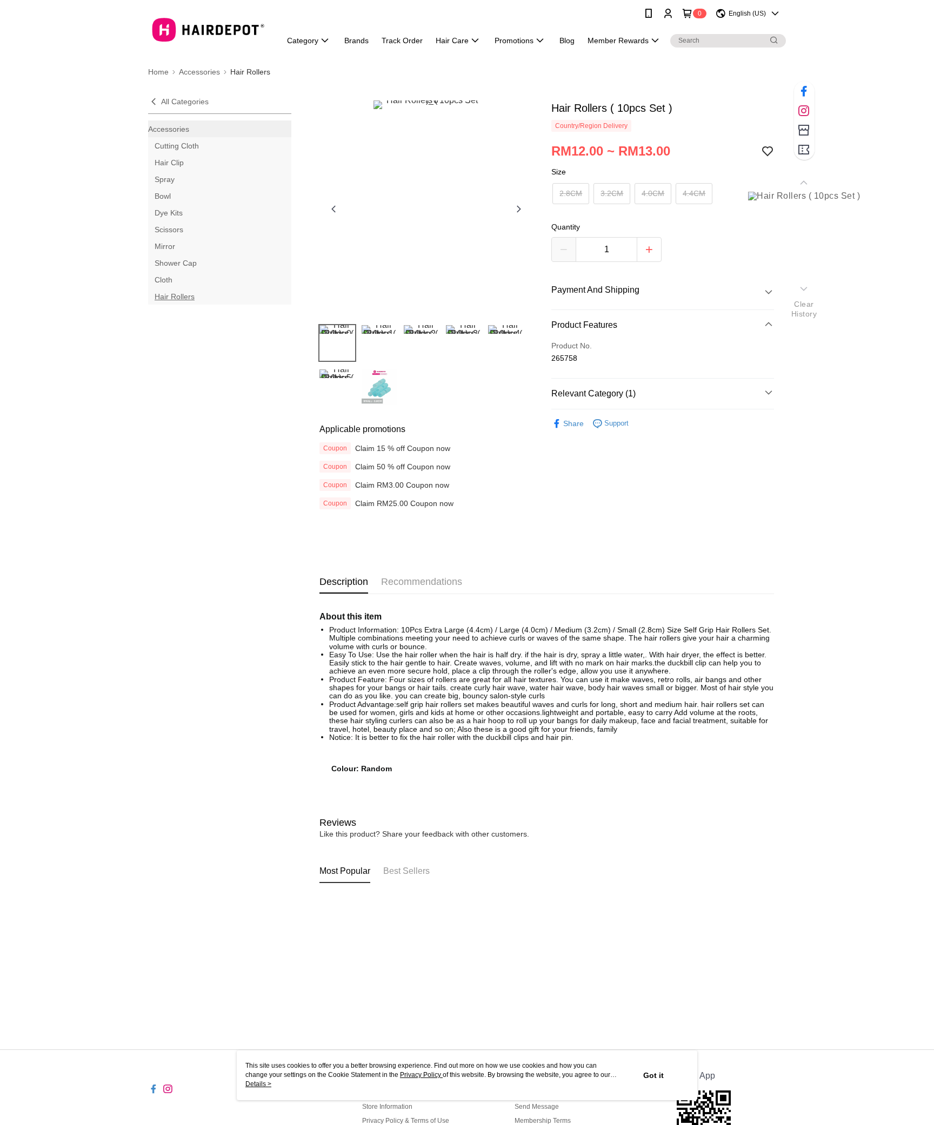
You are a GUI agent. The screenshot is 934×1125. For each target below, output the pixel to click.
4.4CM (694, 193)
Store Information (387, 1106)
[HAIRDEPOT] (208, 28)
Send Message (537, 1106)
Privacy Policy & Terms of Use (405, 1120)
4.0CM (653, 193)
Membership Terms (543, 1120)
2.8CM (570, 193)
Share (573, 423)
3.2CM (612, 193)
